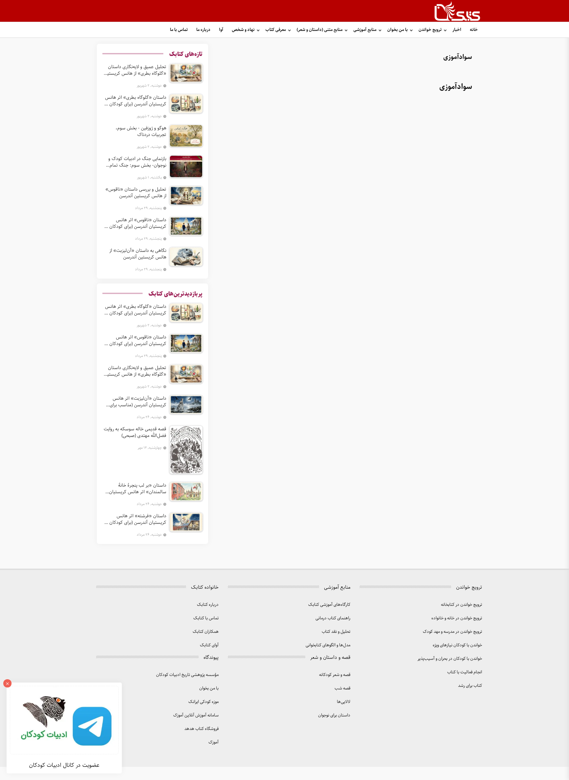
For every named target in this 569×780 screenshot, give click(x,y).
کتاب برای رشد (470, 685)
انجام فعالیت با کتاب (464, 672)
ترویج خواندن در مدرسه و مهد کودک (452, 631)
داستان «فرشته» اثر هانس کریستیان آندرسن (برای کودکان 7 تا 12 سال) (135, 519)
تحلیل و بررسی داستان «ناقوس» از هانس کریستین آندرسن (135, 192)
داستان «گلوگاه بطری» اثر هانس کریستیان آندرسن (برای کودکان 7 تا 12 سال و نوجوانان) (135, 100)
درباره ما (203, 30)
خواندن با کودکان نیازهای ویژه (457, 645)
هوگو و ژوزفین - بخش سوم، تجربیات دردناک (141, 131)
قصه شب (342, 688)
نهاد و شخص (243, 30)
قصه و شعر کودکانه (334, 675)
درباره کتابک (208, 604)
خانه (474, 30)
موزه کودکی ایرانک (203, 702)
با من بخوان (397, 30)
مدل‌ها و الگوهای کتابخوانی (328, 645)
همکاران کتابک (206, 631)
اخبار (456, 30)
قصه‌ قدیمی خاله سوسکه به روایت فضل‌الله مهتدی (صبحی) (135, 432)
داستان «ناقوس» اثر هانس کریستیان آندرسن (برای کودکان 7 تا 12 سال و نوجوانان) (135, 223)
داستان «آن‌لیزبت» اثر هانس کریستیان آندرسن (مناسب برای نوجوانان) (138, 401)
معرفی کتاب (275, 30)
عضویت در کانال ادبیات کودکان (64, 765)
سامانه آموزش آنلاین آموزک (196, 715)
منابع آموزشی (364, 30)
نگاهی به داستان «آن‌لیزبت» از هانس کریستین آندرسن (137, 253)
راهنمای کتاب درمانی (332, 618)
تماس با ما (179, 30)
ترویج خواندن (430, 30)
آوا (221, 30)
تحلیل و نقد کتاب (336, 631)
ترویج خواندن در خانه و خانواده (456, 618)
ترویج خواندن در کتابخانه (461, 604)
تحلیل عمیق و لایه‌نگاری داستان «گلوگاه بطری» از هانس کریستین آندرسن (135, 70)
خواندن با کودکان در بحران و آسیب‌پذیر (450, 658)
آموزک (213, 742)
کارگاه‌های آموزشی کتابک (329, 604)
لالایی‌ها (343, 702)
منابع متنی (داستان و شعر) (319, 30)
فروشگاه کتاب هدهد (201, 729)
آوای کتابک (209, 645)
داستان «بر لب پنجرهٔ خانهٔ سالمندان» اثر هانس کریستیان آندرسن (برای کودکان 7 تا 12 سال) (135, 488)
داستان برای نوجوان (334, 715)
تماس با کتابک (206, 618)
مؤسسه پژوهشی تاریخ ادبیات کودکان (187, 675)
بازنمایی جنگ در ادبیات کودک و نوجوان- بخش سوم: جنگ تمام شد (137, 162)
